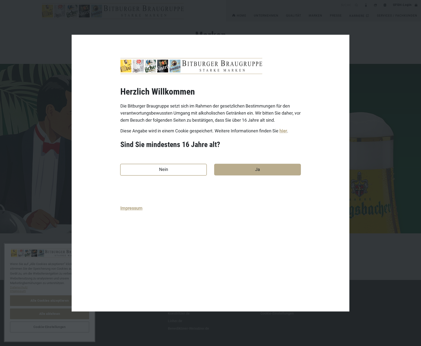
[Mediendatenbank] (375, 5)
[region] (49, 292)
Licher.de (175, 321)
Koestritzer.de (179, 313)
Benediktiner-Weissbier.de (188, 328)
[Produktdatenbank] (366, 5)
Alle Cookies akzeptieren (49, 300)
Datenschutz (85, 313)
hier (283, 131)
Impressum (131, 208)
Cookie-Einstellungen (277, 313)
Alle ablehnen (49, 314)
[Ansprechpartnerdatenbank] (385, 5)
